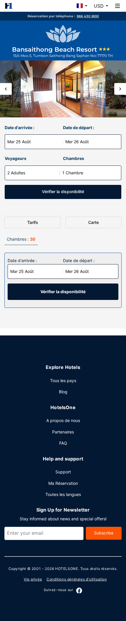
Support (63, 471)
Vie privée (33, 579)
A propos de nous (63, 420)
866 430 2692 (88, 16)
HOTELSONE (66, 568)
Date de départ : (78, 127)
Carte (93, 222)
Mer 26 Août (77, 141)
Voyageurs (15, 158)
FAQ (63, 443)
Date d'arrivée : (19, 127)
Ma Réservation (63, 483)
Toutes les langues (63, 494)
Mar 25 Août (19, 141)
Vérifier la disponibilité (63, 191)
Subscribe (103, 532)
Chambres (73, 158)
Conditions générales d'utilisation (77, 579)
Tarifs (32, 222)
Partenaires (63, 431)
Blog (63, 391)
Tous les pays (63, 380)
